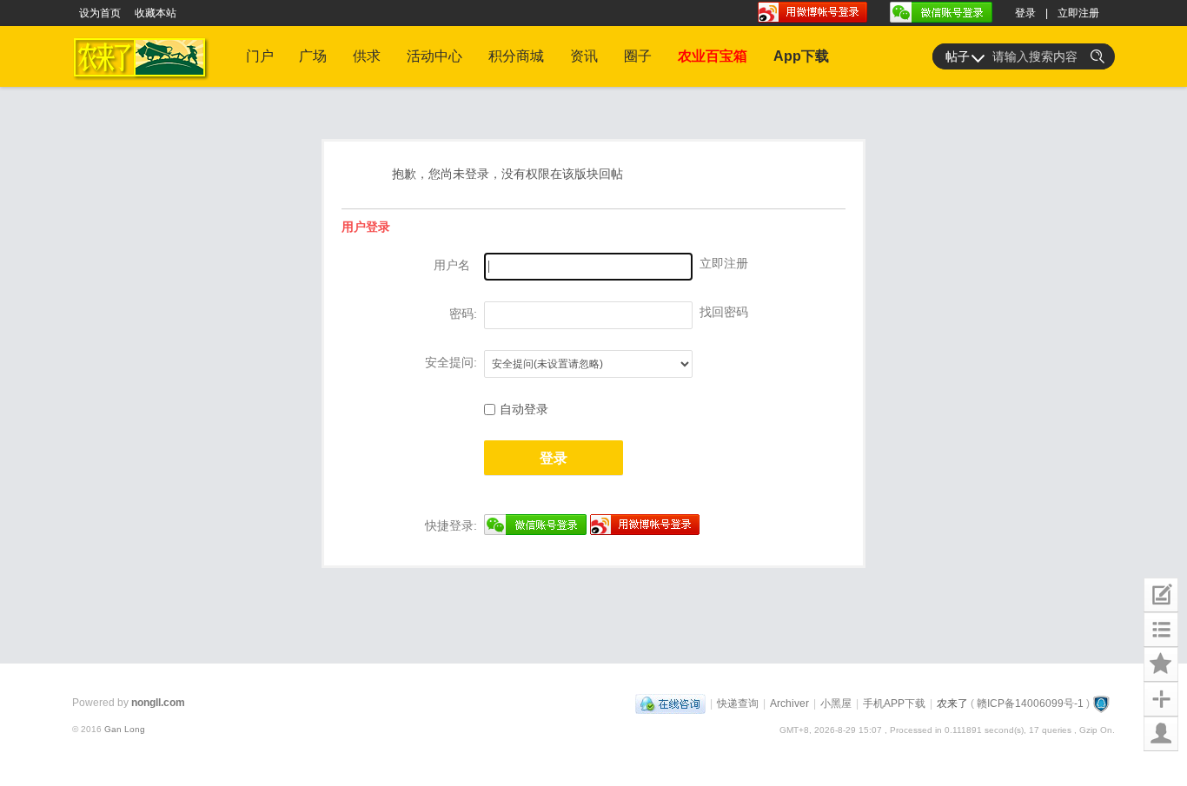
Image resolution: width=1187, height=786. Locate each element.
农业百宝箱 (712, 56)
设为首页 (100, 13)
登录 (1025, 13)
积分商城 (516, 56)
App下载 (801, 56)
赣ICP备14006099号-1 (1030, 703)
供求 (367, 56)
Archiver (789, 703)
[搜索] (1097, 56)
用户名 (452, 265)
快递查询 (738, 703)
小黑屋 (836, 703)
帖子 (957, 56)
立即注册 (1078, 13)
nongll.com (158, 703)
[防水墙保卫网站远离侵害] (1101, 703)
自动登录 (524, 409)
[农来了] (144, 83)
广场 (313, 56)
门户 (260, 56)
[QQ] (670, 703)
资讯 (584, 56)
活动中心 (434, 56)
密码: (463, 313)
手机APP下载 (894, 703)
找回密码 (724, 312)
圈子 (638, 56)
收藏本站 (155, 13)
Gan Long (124, 729)
